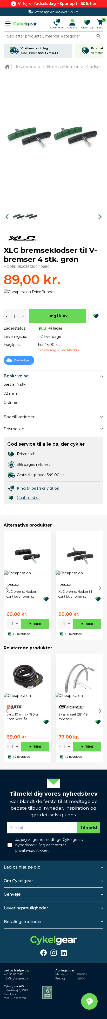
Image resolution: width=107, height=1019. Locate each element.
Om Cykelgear (18, 880)
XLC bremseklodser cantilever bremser (21, 594)
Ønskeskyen (22, 360)
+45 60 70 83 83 (13, 974)
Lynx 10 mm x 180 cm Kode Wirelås (23, 716)
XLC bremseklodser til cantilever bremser (75, 594)
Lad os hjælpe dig (22, 867)
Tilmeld (88, 827)
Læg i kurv (58, 316)
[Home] (8, 66)
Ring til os (26, 488)
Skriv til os (49, 488)
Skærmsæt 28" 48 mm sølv (73, 716)
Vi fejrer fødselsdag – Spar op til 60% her (57, 3)
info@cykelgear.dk (16, 978)
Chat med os (28, 497)
